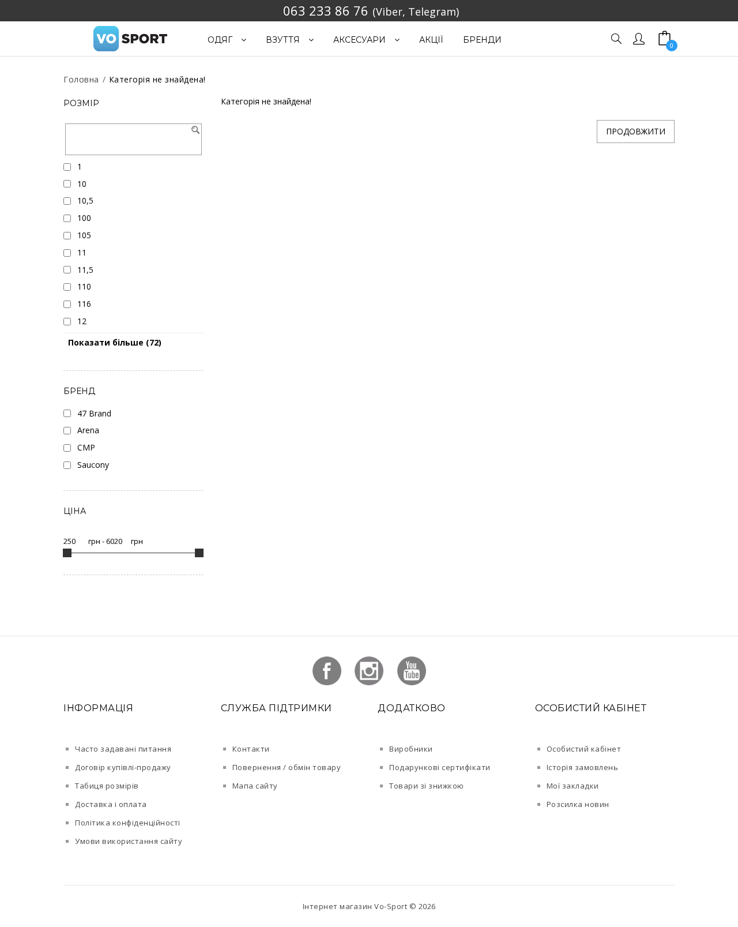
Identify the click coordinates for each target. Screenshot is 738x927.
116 (84, 303)
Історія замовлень (583, 767)
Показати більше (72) (114, 342)
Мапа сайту (255, 785)
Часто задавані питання (123, 749)
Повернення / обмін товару (286, 767)
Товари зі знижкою (426, 785)
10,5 (85, 200)
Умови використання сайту (128, 841)
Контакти (251, 749)
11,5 (85, 269)
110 (84, 286)
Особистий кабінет (584, 749)
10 (81, 183)
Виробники (411, 749)
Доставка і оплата (111, 804)
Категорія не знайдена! (157, 79)
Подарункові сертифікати (440, 767)
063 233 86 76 (325, 10)
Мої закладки (573, 785)
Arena (88, 430)
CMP (86, 447)
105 (84, 235)
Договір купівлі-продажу (123, 767)
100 (84, 217)
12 (81, 321)
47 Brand (94, 413)
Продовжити (635, 131)
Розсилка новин (578, 804)
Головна (81, 79)
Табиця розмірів (107, 785)
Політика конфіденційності (127, 822)
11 (81, 252)
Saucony (93, 464)
